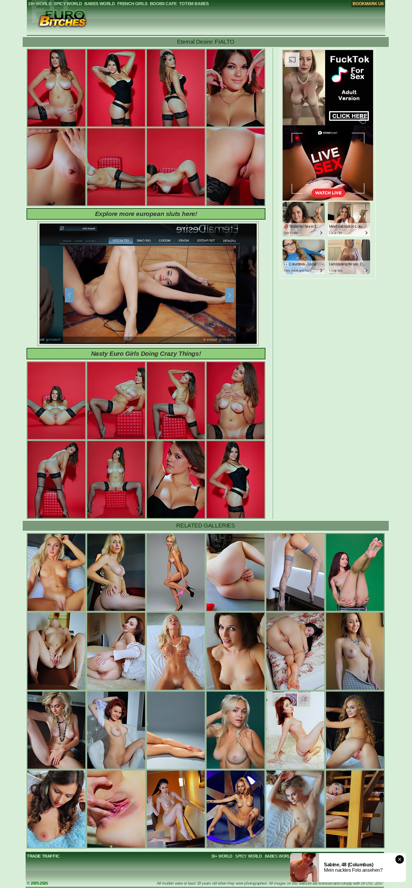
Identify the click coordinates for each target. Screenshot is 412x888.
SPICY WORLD (248, 856)
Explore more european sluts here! (146, 213)
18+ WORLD (221, 856)
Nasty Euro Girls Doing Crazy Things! (146, 353)
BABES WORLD (279, 856)
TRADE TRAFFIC (43, 856)
